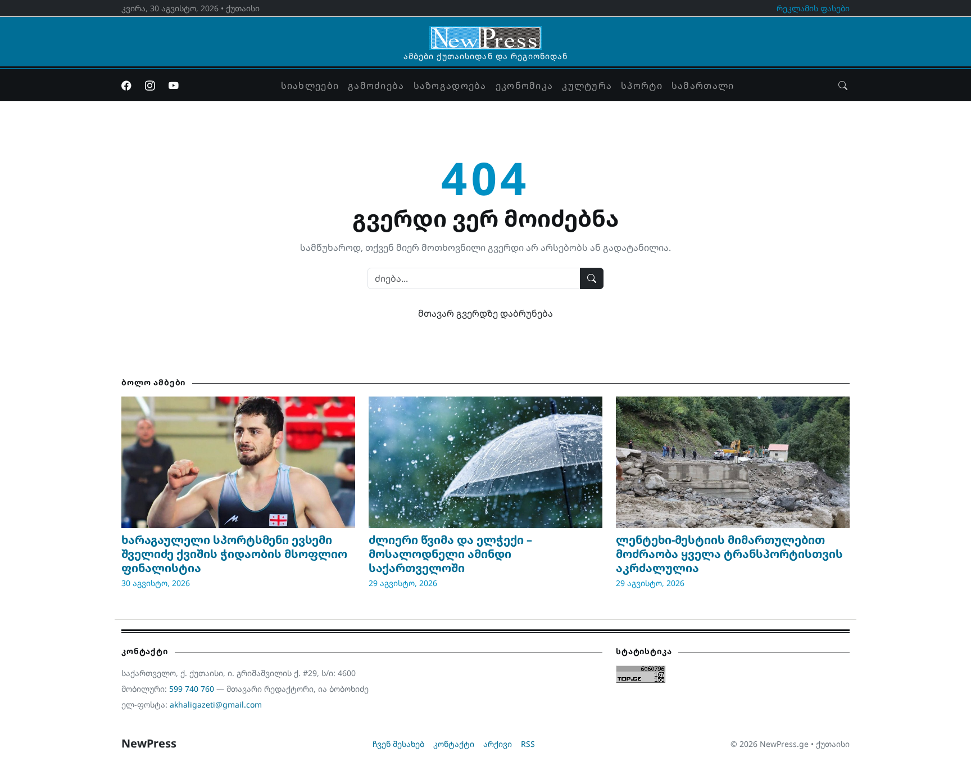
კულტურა (587, 85)
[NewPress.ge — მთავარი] (485, 32)
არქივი (497, 744)
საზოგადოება (450, 85)
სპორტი (642, 85)
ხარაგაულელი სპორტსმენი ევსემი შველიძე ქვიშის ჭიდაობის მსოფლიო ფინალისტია (234, 553)
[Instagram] (150, 85)
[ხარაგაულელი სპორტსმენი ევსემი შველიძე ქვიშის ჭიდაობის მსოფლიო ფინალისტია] (238, 462)
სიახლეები (310, 85)
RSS (528, 744)
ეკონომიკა (524, 85)
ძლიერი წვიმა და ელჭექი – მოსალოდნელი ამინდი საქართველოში (450, 553)
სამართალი (702, 85)
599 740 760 (191, 688)
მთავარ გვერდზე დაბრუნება (485, 313)
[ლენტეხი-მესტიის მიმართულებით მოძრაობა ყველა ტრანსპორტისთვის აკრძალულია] (733, 462)
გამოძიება (376, 85)
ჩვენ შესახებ (398, 744)
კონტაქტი (453, 744)
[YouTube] (174, 85)
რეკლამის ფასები (813, 8)
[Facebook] (126, 85)
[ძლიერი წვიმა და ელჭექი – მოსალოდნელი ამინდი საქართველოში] (485, 462)
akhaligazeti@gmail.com (216, 704)
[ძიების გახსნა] (843, 85)
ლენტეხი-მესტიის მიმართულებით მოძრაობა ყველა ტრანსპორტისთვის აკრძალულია (729, 553)
